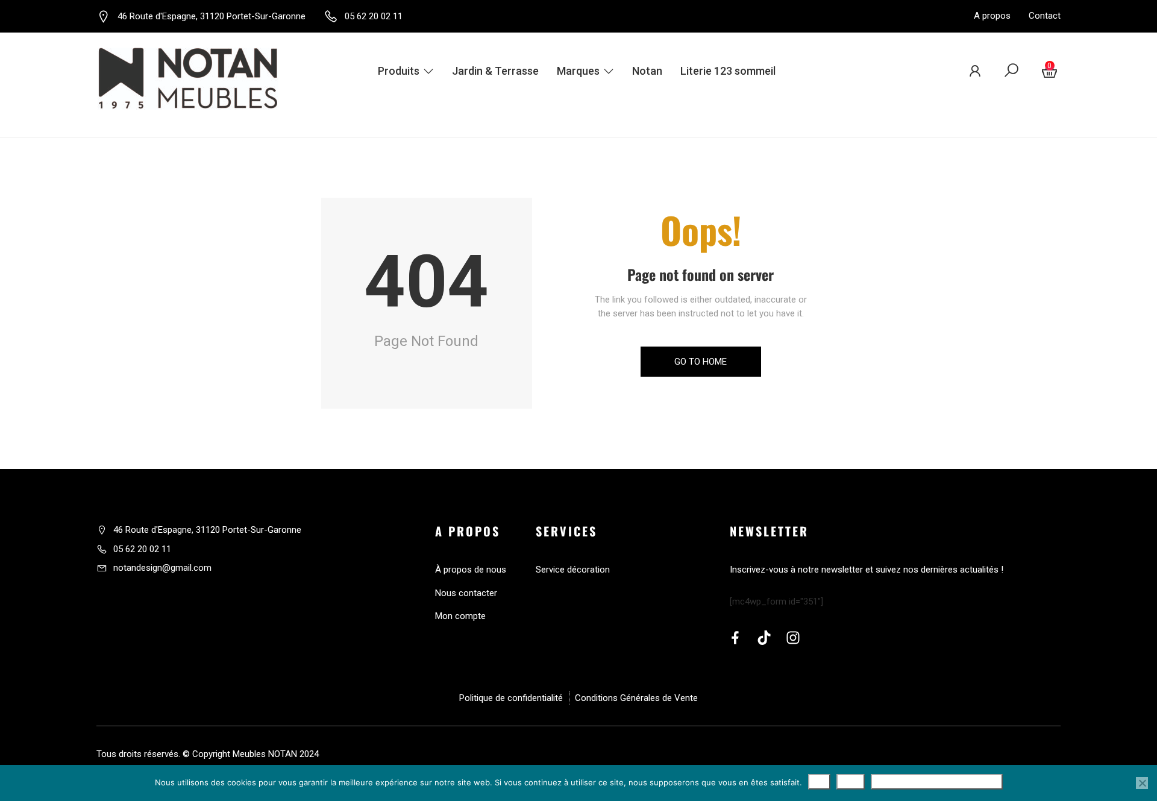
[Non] (1142, 783)
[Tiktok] (764, 637)
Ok (819, 782)
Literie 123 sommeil (728, 70)
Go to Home (700, 361)
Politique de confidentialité (937, 782)
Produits (398, 70)
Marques (578, 70)
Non (850, 782)
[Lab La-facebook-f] (735, 637)
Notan (647, 70)
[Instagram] (793, 637)
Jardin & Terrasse (495, 70)
